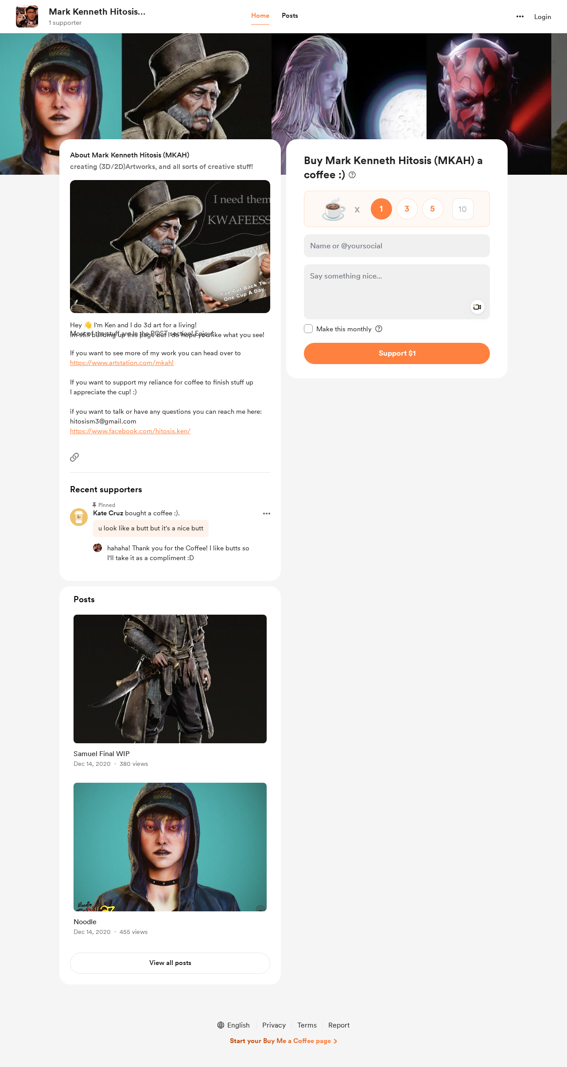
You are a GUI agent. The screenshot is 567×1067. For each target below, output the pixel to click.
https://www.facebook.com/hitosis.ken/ (130, 431)
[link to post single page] (170, 692)
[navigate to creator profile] (27, 16)
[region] (397, 258)
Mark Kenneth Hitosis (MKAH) (93, 12)
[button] (260, 16)
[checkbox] (338, 328)
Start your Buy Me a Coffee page (280, 1041)
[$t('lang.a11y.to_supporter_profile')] (97, 547)
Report (339, 1025)
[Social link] (74, 457)
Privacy (274, 1025)
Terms (307, 1025)
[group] (170, 692)
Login (542, 17)
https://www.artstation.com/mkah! (122, 363)
